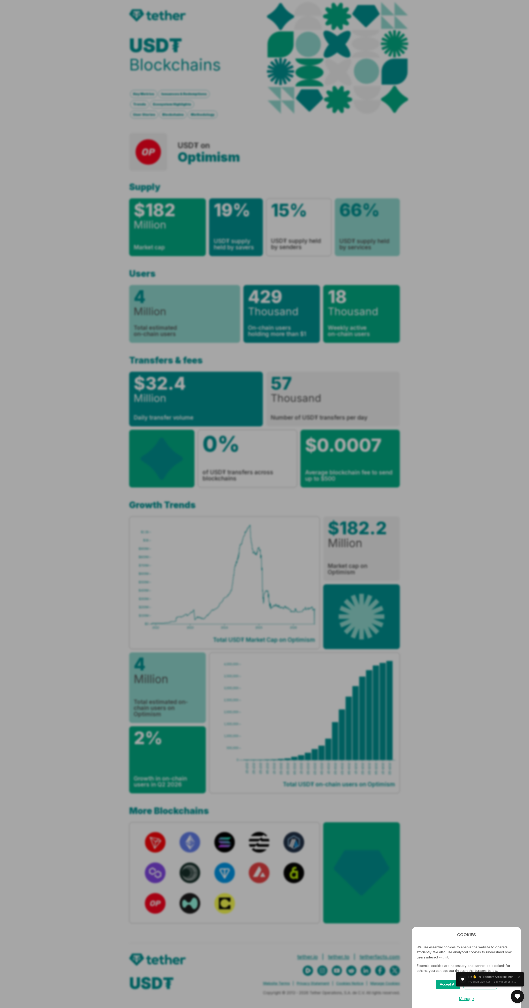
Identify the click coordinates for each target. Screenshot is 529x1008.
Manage (466, 998)
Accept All (448, 984)
